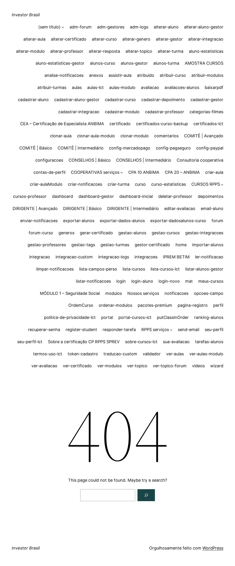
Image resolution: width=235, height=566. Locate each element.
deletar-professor (175, 196)
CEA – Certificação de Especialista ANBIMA (62, 123)
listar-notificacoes (93, 281)
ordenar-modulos (115, 305)
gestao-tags (83, 244)
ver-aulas (175, 353)
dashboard (62, 196)
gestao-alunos (132, 232)
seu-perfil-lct (29, 341)
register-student (81, 329)
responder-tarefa (119, 329)
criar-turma (118, 184)
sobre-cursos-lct (141, 341)
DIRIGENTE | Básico (82, 208)
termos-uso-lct (47, 353)
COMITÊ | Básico (35, 148)
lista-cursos (134, 269)
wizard (216, 365)
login (121, 281)
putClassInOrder (173, 317)
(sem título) (49, 27)
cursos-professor (30, 196)
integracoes (145, 256)
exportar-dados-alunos (122, 220)
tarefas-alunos (209, 341)
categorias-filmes (206, 111)
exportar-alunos (78, 220)
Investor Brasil (26, 14)
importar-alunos (207, 244)
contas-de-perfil (49, 172)
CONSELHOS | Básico (90, 160)
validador (152, 353)
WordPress (212, 548)
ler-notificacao (209, 256)
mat (189, 281)
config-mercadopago (129, 148)
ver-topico (137, 365)
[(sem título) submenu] (63, 27)
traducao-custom (120, 353)
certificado (120, 123)
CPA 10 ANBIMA (143, 172)
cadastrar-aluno (33, 99)
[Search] (146, 495)
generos (66, 232)
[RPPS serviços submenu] (171, 330)
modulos (113, 293)
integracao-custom (74, 256)
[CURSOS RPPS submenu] (222, 184)
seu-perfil (214, 329)
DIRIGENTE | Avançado (35, 208)
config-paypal (209, 148)
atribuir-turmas (51, 87)
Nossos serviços (143, 293)
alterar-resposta (104, 51)
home (181, 244)
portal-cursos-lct (134, 317)
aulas (77, 87)
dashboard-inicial (136, 196)
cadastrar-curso (120, 99)
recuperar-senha (44, 329)
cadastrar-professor (164, 111)
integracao (39, 256)
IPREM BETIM (176, 256)
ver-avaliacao (44, 365)
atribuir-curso (173, 75)
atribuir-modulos (207, 75)
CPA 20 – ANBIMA (182, 172)
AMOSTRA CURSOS (204, 63)
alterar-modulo (30, 51)
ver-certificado (77, 365)
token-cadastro (83, 353)
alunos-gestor (134, 63)
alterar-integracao (205, 39)
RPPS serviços (155, 329)
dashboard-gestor (96, 196)
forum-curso (41, 232)
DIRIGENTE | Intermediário (133, 208)
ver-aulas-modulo (206, 353)
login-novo (169, 281)
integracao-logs (113, 256)
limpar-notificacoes (55, 269)
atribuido (145, 75)
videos (198, 365)
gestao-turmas (115, 244)
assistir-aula (120, 75)
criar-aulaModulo (46, 184)
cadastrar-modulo (122, 111)
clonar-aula (61, 135)
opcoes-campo (208, 293)
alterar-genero (136, 39)
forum (217, 220)
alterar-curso (104, 39)
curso (140, 184)
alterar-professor (66, 51)
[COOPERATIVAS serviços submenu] (121, 172)
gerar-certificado (96, 232)
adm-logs (139, 27)
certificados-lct (208, 123)
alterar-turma (170, 51)
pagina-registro (193, 305)
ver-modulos (109, 365)
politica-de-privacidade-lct (70, 317)
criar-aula (214, 172)
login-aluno (142, 281)
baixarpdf (214, 87)
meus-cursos (210, 281)
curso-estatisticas (168, 184)
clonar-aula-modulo (96, 135)
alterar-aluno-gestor (203, 27)
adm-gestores (110, 27)
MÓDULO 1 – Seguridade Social (70, 293)
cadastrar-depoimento (163, 99)
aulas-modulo (122, 87)
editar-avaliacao (179, 208)
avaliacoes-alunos (182, 87)
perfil (218, 305)
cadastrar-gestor (206, 99)
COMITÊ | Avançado (203, 135)
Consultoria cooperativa (200, 160)
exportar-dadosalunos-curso (178, 220)
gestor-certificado (152, 244)
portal (107, 317)
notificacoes (176, 293)
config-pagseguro (173, 148)
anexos (96, 75)
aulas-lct (95, 87)
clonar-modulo (134, 135)
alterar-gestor (169, 39)
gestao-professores (47, 244)
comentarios (166, 135)
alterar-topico (139, 51)
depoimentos (210, 196)
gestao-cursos (166, 232)
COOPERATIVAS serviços (95, 172)
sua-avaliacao (176, 341)
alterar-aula (34, 39)
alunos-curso (102, 63)
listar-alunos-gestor (204, 269)
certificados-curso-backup (162, 123)
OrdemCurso (80, 305)
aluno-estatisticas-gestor (60, 63)
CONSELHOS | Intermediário (143, 160)
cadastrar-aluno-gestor (76, 99)
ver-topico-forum (170, 365)
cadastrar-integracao (78, 111)
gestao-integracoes (204, 232)
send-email (188, 329)
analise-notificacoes (64, 75)
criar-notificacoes (85, 184)
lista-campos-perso (98, 269)
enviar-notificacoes (39, 220)
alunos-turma (166, 63)
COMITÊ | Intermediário (81, 148)
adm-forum (81, 27)
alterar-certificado (68, 39)
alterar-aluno (166, 27)
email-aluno (212, 208)
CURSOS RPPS (205, 184)
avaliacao (150, 87)
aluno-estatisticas (206, 51)
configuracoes (49, 160)
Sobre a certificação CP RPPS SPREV (84, 341)
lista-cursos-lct (165, 269)
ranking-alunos (208, 317)
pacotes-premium (155, 305)
